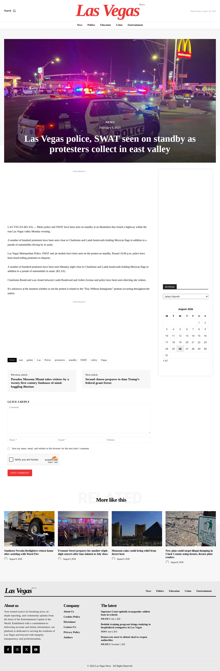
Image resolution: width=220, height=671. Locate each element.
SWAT (83, 360)
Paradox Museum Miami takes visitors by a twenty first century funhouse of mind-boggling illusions (40, 382)
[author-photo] (6, 559)
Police (48, 360)
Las (39, 360)
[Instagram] (17, 649)
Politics (105, 619)
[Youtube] (36, 649)
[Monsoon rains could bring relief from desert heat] (137, 528)
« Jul (165, 360)
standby (73, 360)
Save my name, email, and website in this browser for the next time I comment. (51, 448)
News (110, 122)
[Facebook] (8, 649)
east (21, 360)
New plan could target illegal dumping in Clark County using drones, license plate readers (189, 554)
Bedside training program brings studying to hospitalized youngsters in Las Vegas (126, 626)
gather (30, 360)
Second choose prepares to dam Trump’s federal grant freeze (112, 381)
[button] (10, 10)
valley (94, 360)
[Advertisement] (79, 197)
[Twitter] (26, 649)
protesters (60, 360)
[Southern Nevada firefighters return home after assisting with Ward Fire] (29, 528)
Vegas (104, 360)
